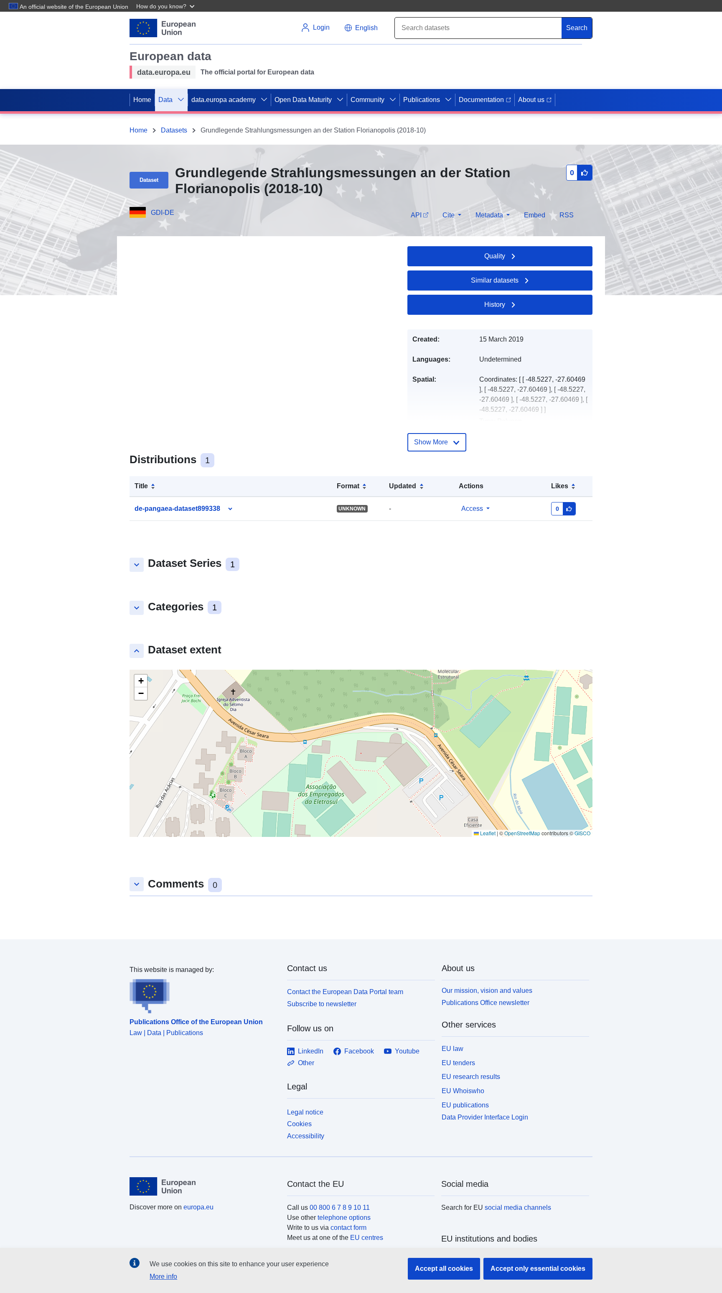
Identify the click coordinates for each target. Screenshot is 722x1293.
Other (306, 1062)
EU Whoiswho (463, 1090)
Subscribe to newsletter (321, 1003)
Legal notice (305, 1112)
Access (472, 508)
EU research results (471, 1076)
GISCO (582, 832)
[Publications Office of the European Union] (203, 994)
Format (348, 486)
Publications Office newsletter (485, 1002)
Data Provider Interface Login (485, 1116)
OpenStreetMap (522, 832)
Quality (494, 256)
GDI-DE (162, 212)
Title (141, 486)
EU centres (366, 1237)
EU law (452, 1048)
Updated (402, 486)
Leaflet (487, 832)
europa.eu (198, 1207)
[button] (166, 6)
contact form (348, 1227)
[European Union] (203, 1186)
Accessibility (305, 1136)
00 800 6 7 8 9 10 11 (340, 1207)
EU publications (465, 1105)
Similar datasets (495, 280)
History (494, 304)
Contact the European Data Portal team (345, 991)
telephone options (344, 1217)
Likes (559, 486)
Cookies (299, 1123)
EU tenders (458, 1062)
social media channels (518, 1207)
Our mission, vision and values (487, 990)
